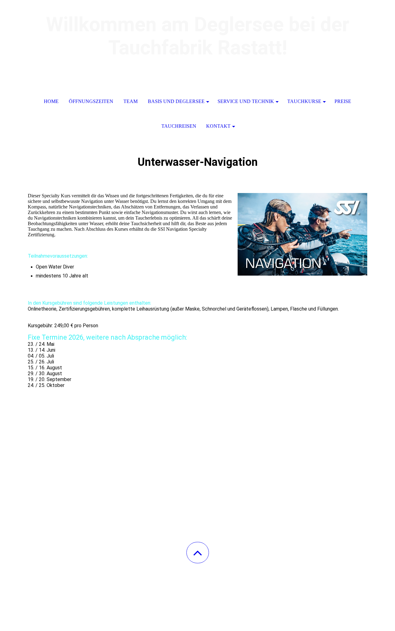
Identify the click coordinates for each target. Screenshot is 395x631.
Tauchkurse (304, 101)
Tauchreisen (178, 126)
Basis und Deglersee (176, 101)
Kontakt (218, 126)
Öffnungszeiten (91, 101)
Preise (343, 101)
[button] (197, 552)
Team (130, 101)
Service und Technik (246, 101)
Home (51, 101)
